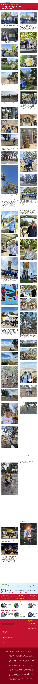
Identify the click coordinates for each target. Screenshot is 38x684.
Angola (21, 651)
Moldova (23, 666)
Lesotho (10, 664)
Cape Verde (26, 655)
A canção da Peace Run (6, 635)
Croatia (20, 656)
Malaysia (19, 665)
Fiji (18, 659)
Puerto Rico (23, 671)
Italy (34, 661)
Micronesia (19, 666)
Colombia (11, 656)
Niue (15, 669)
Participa (28, 621)
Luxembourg (28, 664)
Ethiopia (33, 657)
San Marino (18, 673)
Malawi (15, 665)
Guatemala (32, 660)
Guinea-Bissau (11, 661)
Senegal (31, 673)
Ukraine (17, 678)
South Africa (18, 675)
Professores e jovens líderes (31, 628)
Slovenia (32, 674)
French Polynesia (30, 659)
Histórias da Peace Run (6, 640)
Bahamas (25, 652)
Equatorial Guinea (20, 657)
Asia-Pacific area (12, 652)
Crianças (28, 626)
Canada (21, 655)
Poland (28, 670)
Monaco (27, 666)
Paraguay (21, 670)
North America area (20, 669)
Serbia (10, 674)
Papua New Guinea (15, 670)
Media (3, 642)
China (32, 655)
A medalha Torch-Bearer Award (8, 637)
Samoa (14, 673)
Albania (13, 651)
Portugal (31, 670)
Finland (21, 659)
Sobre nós (4, 632)
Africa (10, 651)
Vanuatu (31, 678)
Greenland (27, 660)
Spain (30, 675)
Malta (27, 665)
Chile (29, 655)
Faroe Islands (15, 659)
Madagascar (11, 665)
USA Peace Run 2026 (31, 649)
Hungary (16, 661)
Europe (10, 659)
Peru (25, 670)
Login (35, 680)
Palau (10, 670)
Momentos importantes (6, 634)
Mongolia (31, 666)
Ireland (31, 661)
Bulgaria (13, 655)
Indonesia (27, 661)
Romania (27, 671)
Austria (21, 652)
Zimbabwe (18, 679)
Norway (33, 669)
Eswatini (29, 657)
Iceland (20, 661)
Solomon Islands (12, 675)
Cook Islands (16, 656)
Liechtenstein (18, 664)
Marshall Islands (31, 665)
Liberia (14, 664)
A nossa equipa (5, 639)
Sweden (33, 675)
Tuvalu (10, 678)
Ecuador (15, 657)
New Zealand (11, 669)
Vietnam (10, 679)
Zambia (14, 679)
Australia (17, 652)
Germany (10, 660)
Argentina (29, 651)
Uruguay (27, 678)
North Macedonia (28, 669)
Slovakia (28, 674)
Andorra (17, 651)
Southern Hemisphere (24, 675)
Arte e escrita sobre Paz (31, 623)
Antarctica (25, 651)
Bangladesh (30, 652)
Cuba (23, 656)
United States (22, 678)
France (25, 659)
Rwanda (10, 673)
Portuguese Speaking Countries (14, 671)
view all (36, 610)
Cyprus (26, 656)
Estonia (25, 657)
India (23, 661)
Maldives (23, 665)
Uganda (14, 678)
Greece (23, 660)
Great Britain (19, 660)
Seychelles (14, 674)
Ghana (14, 660)
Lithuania (23, 664)
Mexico (15, 666)
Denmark (11, 657)
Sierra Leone (19, 674)
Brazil (10, 655)
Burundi (17, 655)
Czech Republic (31, 656)
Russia (31, 671)
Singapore (24, 674)
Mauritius (11, 666)
